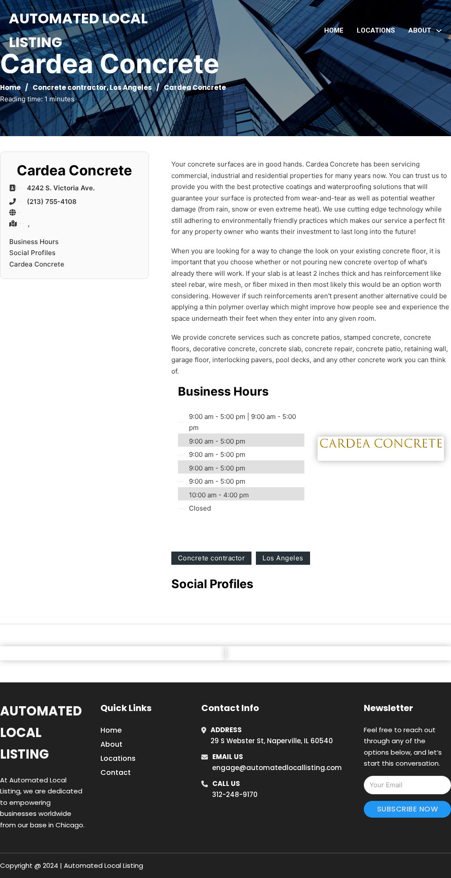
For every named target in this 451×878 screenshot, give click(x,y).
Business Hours (34, 241)
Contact (115, 772)
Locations (376, 30)
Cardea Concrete (36, 264)
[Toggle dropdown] (439, 30)
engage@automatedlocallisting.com (277, 767)
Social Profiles (32, 252)
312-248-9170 (235, 794)
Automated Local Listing (78, 30)
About (111, 744)
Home (334, 30)
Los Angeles (131, 87)
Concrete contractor (70, 87)
